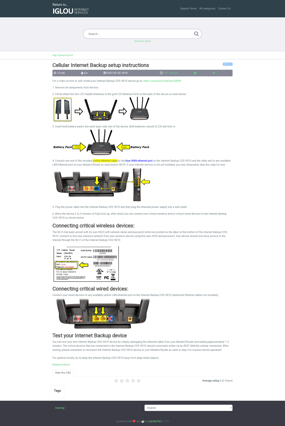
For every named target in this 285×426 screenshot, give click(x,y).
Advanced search (142, 41)
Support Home (188, 8)
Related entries (61, 364)
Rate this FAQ (63, 372)
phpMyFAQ (155, 421)
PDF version (170, 73)
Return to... (60, 5)
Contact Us (224, 8)
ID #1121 (228, 64)
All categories (207, 8)
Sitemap (60, 407)
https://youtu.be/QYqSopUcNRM (162, 80)
